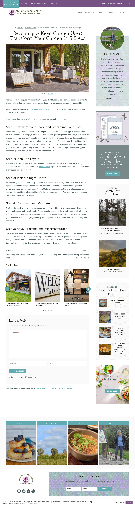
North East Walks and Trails (111, 228)
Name (13, 364)
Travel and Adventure (112, 230)
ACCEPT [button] (129, 502)
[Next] (88, 289)
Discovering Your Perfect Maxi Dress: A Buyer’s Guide (24, 254)
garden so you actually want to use (44, 109)
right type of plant (22, 182)
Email (53, 364)
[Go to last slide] (7, 289)
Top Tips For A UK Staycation (112, 272)
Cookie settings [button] (119, 503)
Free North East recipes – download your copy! (39, 3)
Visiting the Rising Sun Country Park (112, 233)
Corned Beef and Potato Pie (119, 316)
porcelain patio (44, 167)
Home (80, 12)
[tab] (43, 310)
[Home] (15, 28)
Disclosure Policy (122, 3)
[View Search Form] (129, 3)
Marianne (50, 94)
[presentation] (18, 285)
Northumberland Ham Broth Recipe (118, 302)
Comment (14, 333)
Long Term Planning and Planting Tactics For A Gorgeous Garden (71, 254)
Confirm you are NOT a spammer (23, 377)
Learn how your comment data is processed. (54, 388)
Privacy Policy (112, 3)
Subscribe (105, 489)
